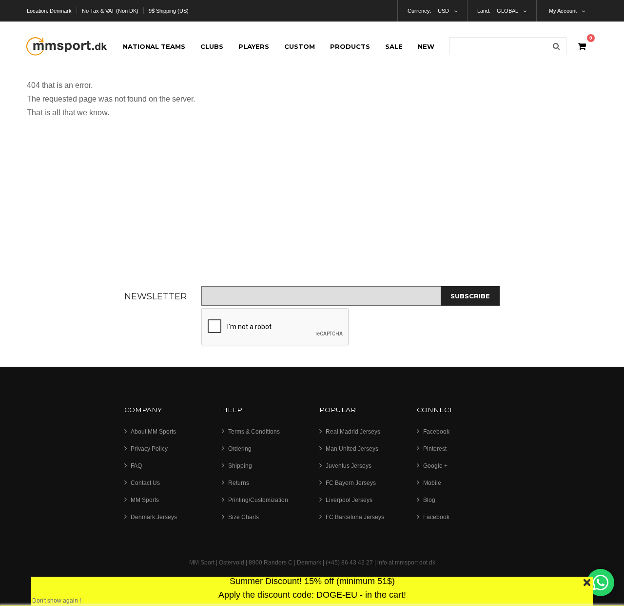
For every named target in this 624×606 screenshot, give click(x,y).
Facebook (436, 431)
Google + (435, 465)
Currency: (419, 11)
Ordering (240, 448)
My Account (563, 11)
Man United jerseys (352, 448)
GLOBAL (507, 11)
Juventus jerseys (348, 465)
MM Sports (145, 500)
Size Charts (243, 517)
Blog (429, 500)
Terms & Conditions (254, 431)
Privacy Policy (149, 448)
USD (443, 11)
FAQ (136, 465)
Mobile (432, 483)
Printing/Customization (258, 500)
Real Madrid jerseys (353, 431)
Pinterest (435, 448)
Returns (238, 483)
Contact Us (145, 483)
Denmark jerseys (154, 517)
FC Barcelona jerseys (355, 517)
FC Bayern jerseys (351, 483)
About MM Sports (153, 431)
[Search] (556, 46)
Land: (483, 11)
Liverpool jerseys (349, 500)
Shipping (240, 465)
